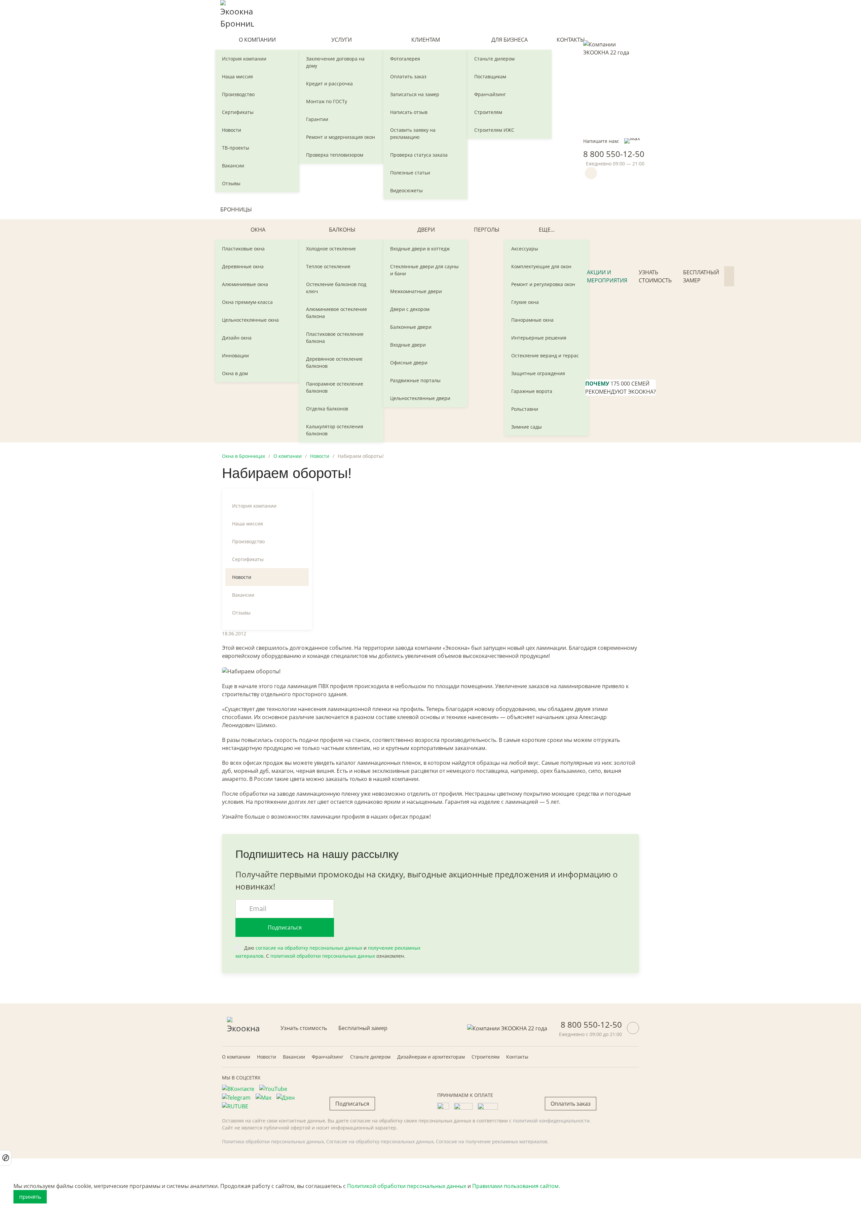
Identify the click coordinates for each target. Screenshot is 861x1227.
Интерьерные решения (538, 337)
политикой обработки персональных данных (322, 956)
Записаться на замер (414, 94)
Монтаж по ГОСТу (326, 101)
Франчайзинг (490, 94)
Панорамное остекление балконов (334, 387)
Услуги (341, 39)
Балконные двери (411, 327)
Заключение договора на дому (335, 62)
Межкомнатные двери (416, 291)
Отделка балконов (327, 408)
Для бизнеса (509, 39)
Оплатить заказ (408, 76)
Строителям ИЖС (494, 130)
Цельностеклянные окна (250, 320)
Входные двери (408, 345)
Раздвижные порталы (415, 380)
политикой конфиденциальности (551, 1120)
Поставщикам (490, 76)
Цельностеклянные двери (420, 398)
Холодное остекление (331, 248)
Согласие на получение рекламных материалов (491, 1141)
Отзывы (231, 183)
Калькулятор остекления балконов (334, 430)
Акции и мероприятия (607, 276)
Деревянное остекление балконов (334, 362)
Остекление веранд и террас (545, 355)
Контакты (571, 39)
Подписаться (285, 927)
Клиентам (425, 39)
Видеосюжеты (406, 190)
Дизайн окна (237, 337)
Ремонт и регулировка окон (543, 284)
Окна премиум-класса (247, 302)
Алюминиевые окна (245, 284)
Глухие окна (525, 302)
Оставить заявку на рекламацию (413, 133)
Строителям (488, 112)
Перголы (486, 229)
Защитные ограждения (538, 373)
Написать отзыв (408, 112)
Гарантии (317, 119)
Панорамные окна (532, 320)
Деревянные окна (243, 266)
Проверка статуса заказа (419, 155)
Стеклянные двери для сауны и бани (424, 270)
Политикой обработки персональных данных (406, 1186)
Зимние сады (526, 427)
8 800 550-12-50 (613, 153)
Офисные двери (408, 362)
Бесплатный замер (701, 276)
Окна (258, 229)
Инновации (235, 355)
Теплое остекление (328, 266)
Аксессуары (524, 248)
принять (30, 1196)
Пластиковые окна (243, 248)
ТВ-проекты (235, 148)
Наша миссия (237, 76)
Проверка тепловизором (334, 155)
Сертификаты (238, 112)
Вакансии (233, 165)
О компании (257, 39)
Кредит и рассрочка (329, 83)
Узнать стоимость (655, 276)
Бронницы (236, 209)
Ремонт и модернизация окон (340, 137)
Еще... (547, 229)
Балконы (342, 229)
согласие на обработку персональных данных (309, 948)
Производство (238, 94)
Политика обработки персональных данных (273, 1141)
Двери (426, 229)
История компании (244, 58)
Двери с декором (409, 309)
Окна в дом (235, 373)
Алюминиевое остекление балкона (336, 312)
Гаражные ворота (531, 391)
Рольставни (524, 409)
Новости (231, 130)
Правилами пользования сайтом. (516, 1186)
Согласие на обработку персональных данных (380, 1141)
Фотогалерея (405, 58)
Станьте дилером (494, 58)
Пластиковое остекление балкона (335, 337)
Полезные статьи (410, 172)
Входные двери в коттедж (420, 248)
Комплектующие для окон (541, 266)
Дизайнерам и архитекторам (431, 1057)
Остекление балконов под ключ (336, 287)
